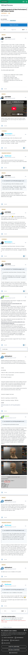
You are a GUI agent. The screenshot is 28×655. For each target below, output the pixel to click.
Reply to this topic (14, 25)
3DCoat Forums (7, 5)
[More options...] (25, 38)
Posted (10, 39)
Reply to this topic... (8, 627)
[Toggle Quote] (3, 180)
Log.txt (2, 402)
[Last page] (26, 30)
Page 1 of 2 (13, 29)
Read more (9, 635)
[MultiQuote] (2, 89)
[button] (13, 652)
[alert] (14, 642)
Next (23, 29)
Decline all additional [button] (14, 649)
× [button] (26, 630)
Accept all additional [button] (14, 646)
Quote (5, 88)
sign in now (7, 619)
